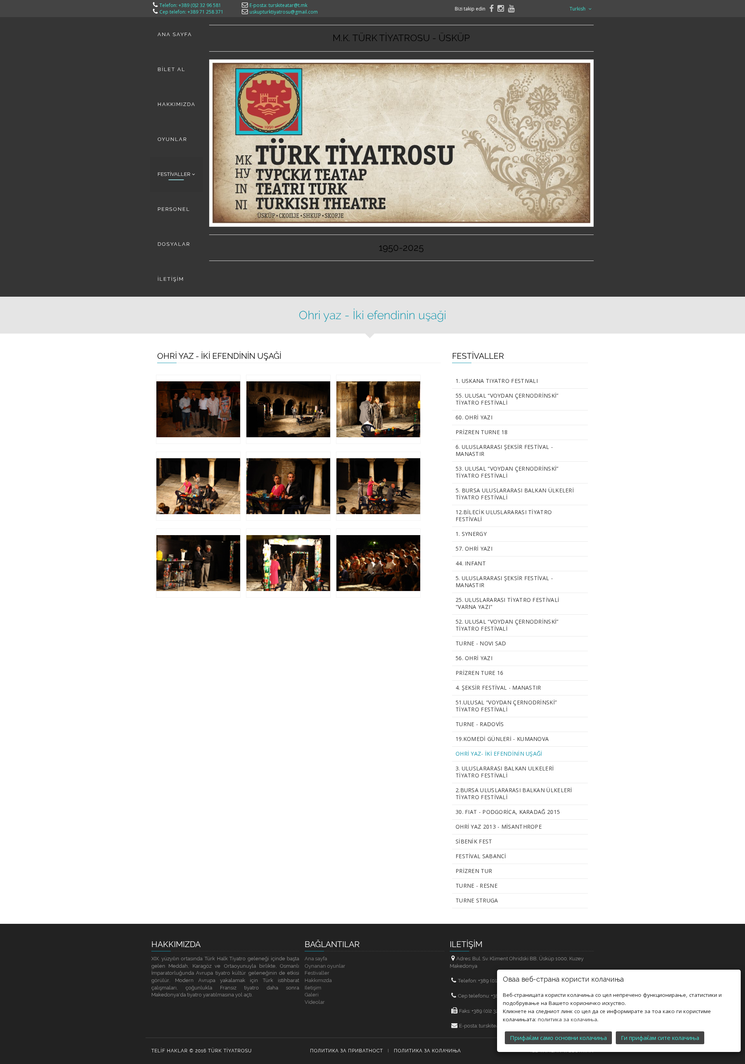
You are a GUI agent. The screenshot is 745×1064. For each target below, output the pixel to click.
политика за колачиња (567, 1019)
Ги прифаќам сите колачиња (660, 1037)
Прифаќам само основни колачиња (558, 1037)
